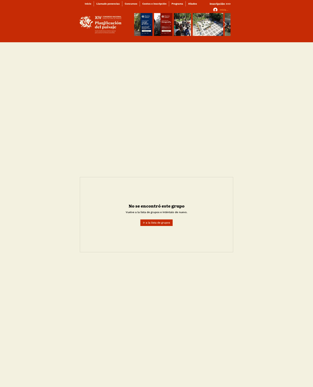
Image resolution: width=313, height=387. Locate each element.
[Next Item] (225, 24)
